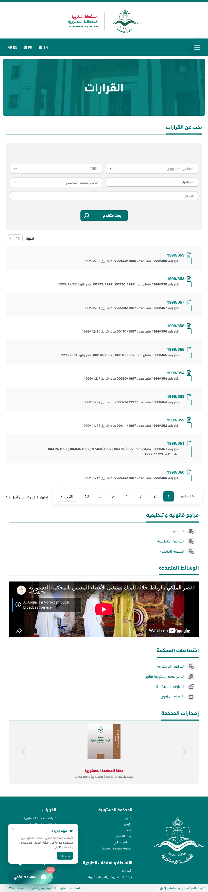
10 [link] (86, 496)
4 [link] (127, 496)
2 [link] (154, 496)
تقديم (128, 818)
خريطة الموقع (195, 888)
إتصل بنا (161, 888)
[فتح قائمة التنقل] (197, 47)
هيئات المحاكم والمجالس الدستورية (110, 877)
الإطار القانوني (123, 836)
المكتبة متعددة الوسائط (117, 848)
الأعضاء (128, 830)
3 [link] (141, 496)
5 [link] (113, 496)
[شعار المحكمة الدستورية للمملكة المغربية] (104, 20)
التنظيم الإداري (123, 842)
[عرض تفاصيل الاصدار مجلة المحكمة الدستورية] (104, 741)
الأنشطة (127, 871)
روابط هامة (176, 888)
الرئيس (128, 824)
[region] (104, 752)
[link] (187, 496)
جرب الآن (65, 856)
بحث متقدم (112, 215)
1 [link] (168, 496)
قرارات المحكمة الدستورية (40, 818)
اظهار (29, 238)
